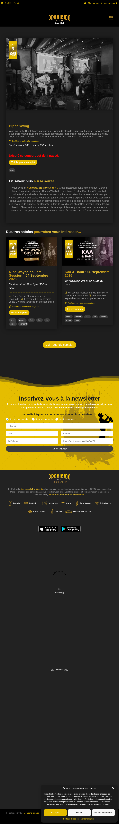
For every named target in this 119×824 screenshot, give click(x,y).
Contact (58, 511)
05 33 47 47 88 (12, 3)
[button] (113, 788)
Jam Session (86, 503)
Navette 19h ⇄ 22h (82, 511)
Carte (68, 503)
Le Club (32, 503)
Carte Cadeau (39, 511)
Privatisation (105, 503)
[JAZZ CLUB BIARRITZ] (59, 742)
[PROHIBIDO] (59, 666)
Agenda (16, 503)
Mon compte (94, 3)
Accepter (55, 812)
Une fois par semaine (19, 419)
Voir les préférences (103, 812)
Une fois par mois (67, 419)
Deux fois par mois (44, 419)
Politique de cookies (71, 819)
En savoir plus (19, 312)
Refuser (79, 812)
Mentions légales (87, 819)
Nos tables (53, 503)
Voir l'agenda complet (23, 162)
